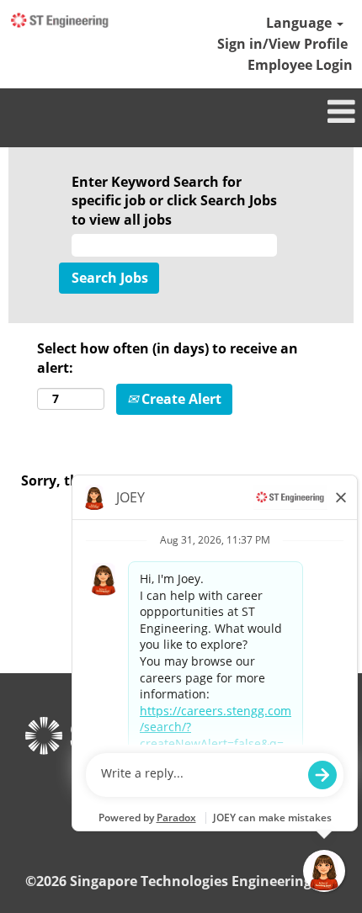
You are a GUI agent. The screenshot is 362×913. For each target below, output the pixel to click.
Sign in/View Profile (282, 44)
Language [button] (300, 22)
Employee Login (300, 65)
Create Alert (179, 399)
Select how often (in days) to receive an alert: (167, 358)
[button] (181, 112)
